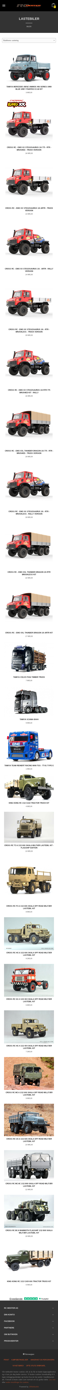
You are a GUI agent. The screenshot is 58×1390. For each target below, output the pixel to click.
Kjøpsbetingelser (19, 1360)
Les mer (52, 1380)
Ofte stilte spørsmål (35, 1366)
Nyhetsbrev (18, 1366)
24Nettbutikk (34, 1387)
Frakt (6, 1360)
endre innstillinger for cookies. (17, 1382)
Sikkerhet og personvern (42, 1360)
